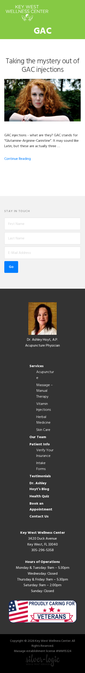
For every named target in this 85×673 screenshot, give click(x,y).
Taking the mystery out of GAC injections (42, 66)
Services (36, 366)
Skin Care (43, 430)
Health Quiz (39, 496)
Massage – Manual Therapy (44, 391)
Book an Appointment (40, 506)
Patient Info (39, 444)
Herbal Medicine (43, 420)
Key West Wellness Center (27, 13)
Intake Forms (41, 466)
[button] (77, 13)
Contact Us (39, 517)
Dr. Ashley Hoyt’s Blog (39, 486)
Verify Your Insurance (44, 453)
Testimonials (40, 476)
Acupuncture (45, 375)
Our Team (37, 437)
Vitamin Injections (43, 407)
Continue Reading (17, 159)
